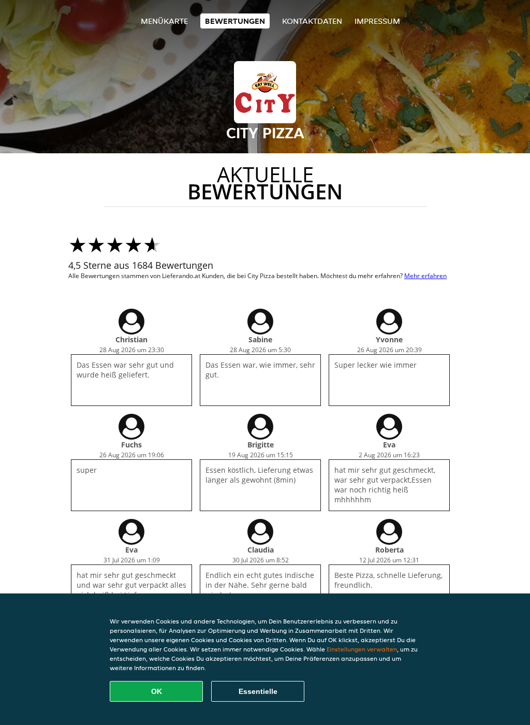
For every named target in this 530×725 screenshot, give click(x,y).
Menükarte (164, 21)
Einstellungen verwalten (362, 649)
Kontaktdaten (312, 21)
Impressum (377, 21)
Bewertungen (235, 21)
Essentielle (258, 691)
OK (156, 691)
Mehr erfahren (425, 275)
